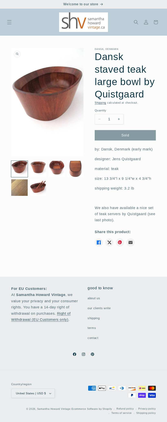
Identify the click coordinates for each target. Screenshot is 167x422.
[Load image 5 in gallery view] (19, 187)
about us (94, 298)
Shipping (100, 102)
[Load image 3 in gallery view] (56, 169)
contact (93, 338)
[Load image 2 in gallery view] (38, 169)
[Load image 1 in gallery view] (19, 169)
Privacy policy (147, 408)
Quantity (100, 110)
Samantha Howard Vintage (54, 409)
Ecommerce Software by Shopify (91, 409)
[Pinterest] (120, 242)
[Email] (130, 242)
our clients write (99, 308)
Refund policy (125, 408)
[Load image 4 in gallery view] (75, 169)
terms (92, 328)
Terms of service (121, 413)
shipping (94, 318)
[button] (9, 22)
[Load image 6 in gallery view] (38, 187)
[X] (109, 242)
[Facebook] (99, 242)
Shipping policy (146, 413)
